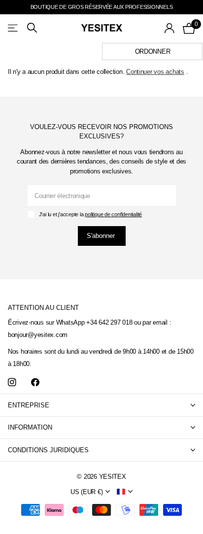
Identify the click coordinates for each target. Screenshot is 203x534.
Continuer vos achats (155, 71)
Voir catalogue (13, 28)
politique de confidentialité (113, 214)
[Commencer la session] (170, 28)
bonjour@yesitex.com (38, 334)
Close (101, 405)
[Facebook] (35, 382)
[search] (32, 28)
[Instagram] (12, 382)
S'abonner (102, 235)
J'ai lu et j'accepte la (90, 214)
